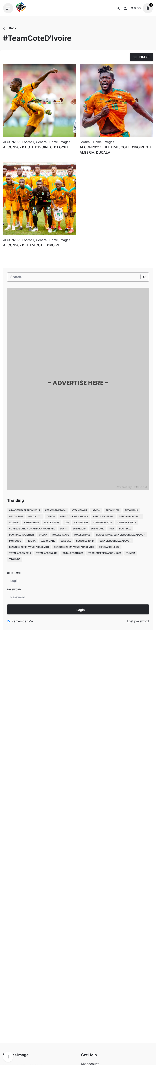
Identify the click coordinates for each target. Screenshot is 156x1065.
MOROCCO (15, 540)
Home (53, 142)
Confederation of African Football (32, 528)
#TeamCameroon (55, 510)
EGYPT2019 (79, 528)
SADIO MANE (48, 540)
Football (28, 142)
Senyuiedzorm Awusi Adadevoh (74, 547)
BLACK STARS (51, 522)
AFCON (96, 510)
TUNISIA (130, 553)
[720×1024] (78, 489)
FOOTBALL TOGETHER (21, 534)
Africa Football (103, 516)
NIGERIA (31, 540)
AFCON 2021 (16, 516)
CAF (67, 522)
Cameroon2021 (102, 522)
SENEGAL (66, 540)
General (42, 142)
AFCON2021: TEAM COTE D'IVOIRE (31, 245)
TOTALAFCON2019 (109, 547)
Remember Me (22, 621)
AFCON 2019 (112, 510)
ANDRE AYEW (31, 522)
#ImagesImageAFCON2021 (24, 510)
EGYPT (63, 528)
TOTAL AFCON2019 (46, 553)
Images (65, 142)
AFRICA (51, 516)
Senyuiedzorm (85, 540)
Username (14, 573)
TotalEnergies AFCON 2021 (104, 553)
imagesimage (82, 534)
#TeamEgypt (79, 510)
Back (12, 28)
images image (60, 534)
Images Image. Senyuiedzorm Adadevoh (120, 534)
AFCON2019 (131, 510)
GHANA (43, 534)
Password (14, 589)
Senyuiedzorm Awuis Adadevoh (29, 547)
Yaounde (14, 559)
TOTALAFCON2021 (73, 553)
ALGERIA (14, 522)
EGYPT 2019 (97, 528)
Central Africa (126, 522)
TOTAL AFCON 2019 (20, 553)
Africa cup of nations (74, 516)
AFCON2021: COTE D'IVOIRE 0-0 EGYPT (35, 147)
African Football (130, 516)
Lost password (138, 621)
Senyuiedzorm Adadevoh (115, 540)
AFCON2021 (12, 142)
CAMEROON (81, 522)
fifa (111, 528)
